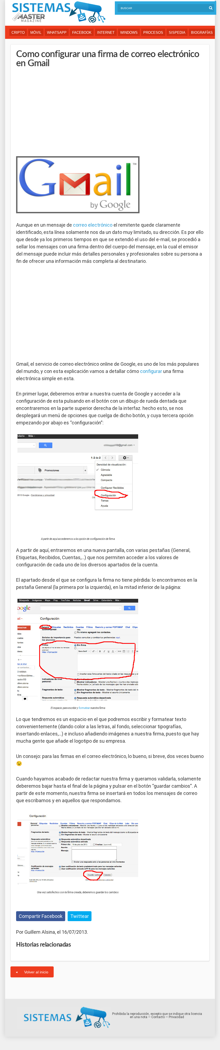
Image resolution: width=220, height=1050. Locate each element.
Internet (106, 33)
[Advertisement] (56, 110)
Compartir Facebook (41, 916)
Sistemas (59, 12)
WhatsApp (57, 33)
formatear (84, 708)
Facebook (81, 33)
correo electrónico (92, 225)
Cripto (18, 33)
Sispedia (177, 33)
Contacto (158, 1017)
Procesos (153, 33)
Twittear (79, 916)
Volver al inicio (36, 972)
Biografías (202, 33)
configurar (151, 371)
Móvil (35, 33)
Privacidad (176, 1017)
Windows (129, 33)
